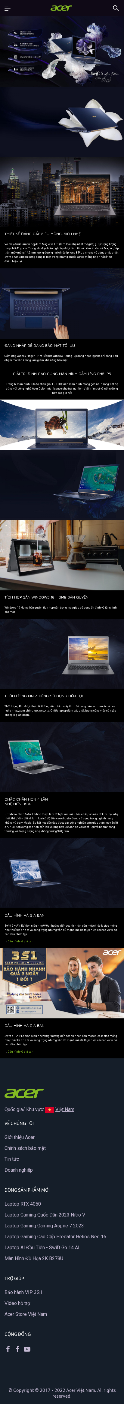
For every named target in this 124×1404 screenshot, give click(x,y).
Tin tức (12, 1159)
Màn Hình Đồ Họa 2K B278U (34, 1258)
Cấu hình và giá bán (20, 941)
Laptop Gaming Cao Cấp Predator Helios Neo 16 (55, 1237)
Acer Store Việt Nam (26, 1314)
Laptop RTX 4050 (23, 1204)
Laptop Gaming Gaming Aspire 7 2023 (44, 1226)
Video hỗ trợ (17, 1303)
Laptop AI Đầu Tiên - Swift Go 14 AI (42, 1247)
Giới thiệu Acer (20, 1137)
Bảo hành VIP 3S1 (23, 1292)
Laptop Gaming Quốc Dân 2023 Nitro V (45, 1215)
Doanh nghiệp (19, 1170)
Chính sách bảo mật (25, 1148)
